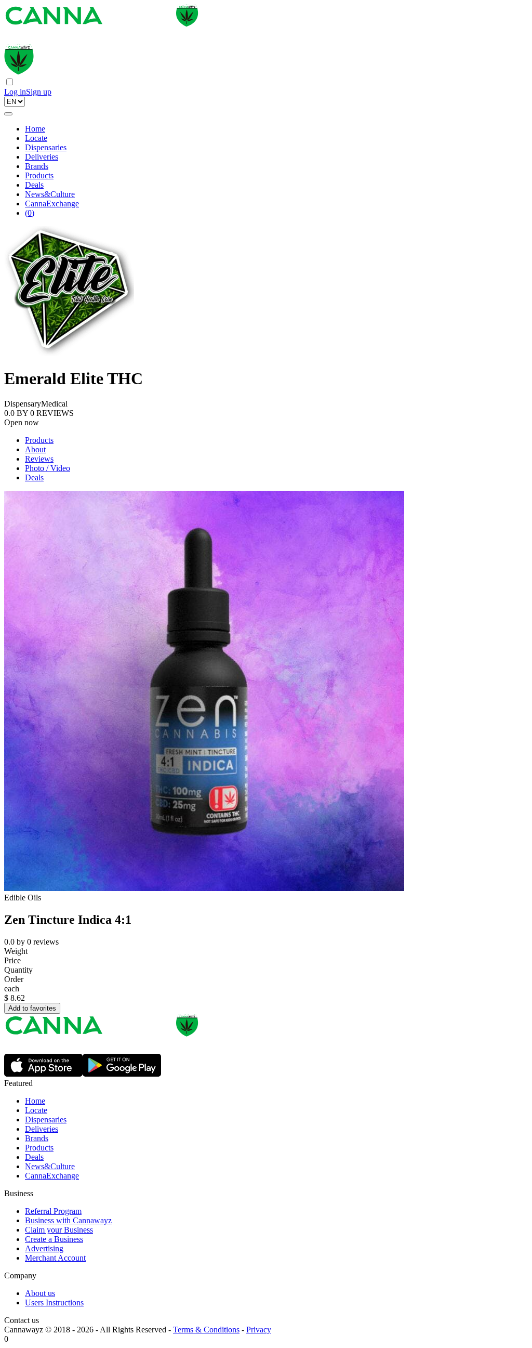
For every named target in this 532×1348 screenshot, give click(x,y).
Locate (36, 138)
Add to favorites (32, 1008)
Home (35, 128)
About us (40, 1293)
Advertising (44, 1248)
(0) (29, 212)
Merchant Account (55, 1257)
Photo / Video (47, 468)
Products (39, 175)
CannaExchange (52, 203)
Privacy (258, 1329)
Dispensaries (45, 147)
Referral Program (53, 1211)
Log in (15, 91)
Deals (34, 184)
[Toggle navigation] (8, 113)
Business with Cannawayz (68, 1220)
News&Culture (50, 194)
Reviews (39, 458)
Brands (36, 166)
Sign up (38, 91)
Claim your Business (59, 1229)
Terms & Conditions (206, 1329)
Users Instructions (54, 1302)
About (35, 449)
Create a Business (54, 1239)
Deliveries (41, 156)
